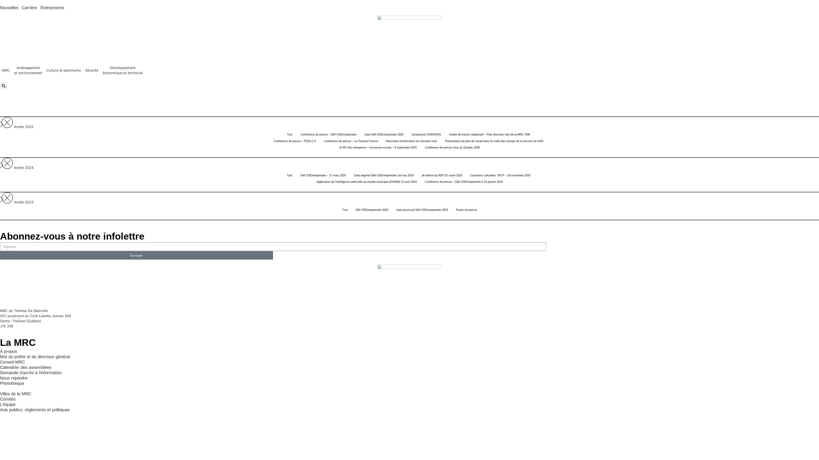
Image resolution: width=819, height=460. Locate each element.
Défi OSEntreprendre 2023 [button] (372, 209)
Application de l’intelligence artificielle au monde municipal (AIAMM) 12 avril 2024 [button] (367, 181)
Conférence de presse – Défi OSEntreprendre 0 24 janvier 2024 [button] (464, 181)
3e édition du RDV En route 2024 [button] (442, 175)
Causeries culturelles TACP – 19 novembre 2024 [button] (500, 175)
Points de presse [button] (466, 209)
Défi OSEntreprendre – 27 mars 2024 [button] (323, 175)
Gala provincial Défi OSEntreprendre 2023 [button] (422, 209)
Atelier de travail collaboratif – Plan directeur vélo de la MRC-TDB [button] (489, 134)
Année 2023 (23, 202)
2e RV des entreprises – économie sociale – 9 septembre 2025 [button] (378, 147)
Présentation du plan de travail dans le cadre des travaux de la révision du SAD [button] (494, 141)
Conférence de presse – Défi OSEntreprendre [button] (328, 134)
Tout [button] (289, 134)
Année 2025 (23, 127)
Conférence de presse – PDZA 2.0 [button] (295, 141)
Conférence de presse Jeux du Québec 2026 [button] (452, 147)
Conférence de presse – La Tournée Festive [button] (351, 141)
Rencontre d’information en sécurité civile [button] (411, 141)
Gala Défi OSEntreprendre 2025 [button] (384, 134)
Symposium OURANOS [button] (426, 134)
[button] (6, 70)
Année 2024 (23, 167)
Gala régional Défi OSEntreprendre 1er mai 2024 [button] (384, 175)
